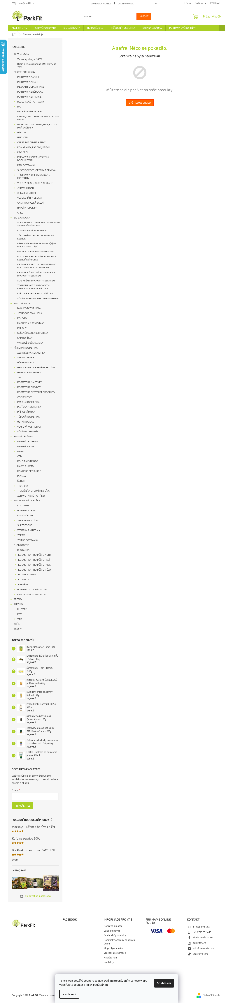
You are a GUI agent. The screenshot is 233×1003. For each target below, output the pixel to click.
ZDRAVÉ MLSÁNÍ (25, 188)
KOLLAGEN (23, 505)
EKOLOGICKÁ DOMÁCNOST (32, 594)
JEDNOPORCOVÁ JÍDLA (29, 313)
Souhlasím (164, 983)
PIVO (19, 614)
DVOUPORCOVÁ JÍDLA (29, 308)
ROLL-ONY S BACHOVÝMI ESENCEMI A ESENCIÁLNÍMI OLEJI (37, 258)
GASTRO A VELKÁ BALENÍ (30, 203)
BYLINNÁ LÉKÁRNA (23, 436)
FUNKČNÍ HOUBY (26, 515)
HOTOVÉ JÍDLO (22, 303)
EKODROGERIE (21, 545)
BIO (19, 107)
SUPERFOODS (24, 525)
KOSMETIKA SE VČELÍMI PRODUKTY (36, 392)
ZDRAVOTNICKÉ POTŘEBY (31, 496)
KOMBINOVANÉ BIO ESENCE (32, 230)
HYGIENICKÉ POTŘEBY (29, 372)
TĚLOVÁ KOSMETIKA (28, 417)
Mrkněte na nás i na (203, 948)
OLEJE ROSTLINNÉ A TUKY (31, 142)
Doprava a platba (101, 3)
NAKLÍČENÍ (22, 137)
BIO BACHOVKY (22, 218)
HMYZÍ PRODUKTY (27, 208)
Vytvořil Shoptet (212, 995)
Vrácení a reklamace (115, 953)
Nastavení (69, 994)
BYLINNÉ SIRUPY (25, 446)
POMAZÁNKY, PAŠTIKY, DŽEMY (33, 147)
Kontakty (109, 962)
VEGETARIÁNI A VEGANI (29, 198)
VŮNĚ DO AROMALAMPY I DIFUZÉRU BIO (38, 298)
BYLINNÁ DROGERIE (27, 441)
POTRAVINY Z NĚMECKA (30, 92)
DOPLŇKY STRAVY (27, 510)
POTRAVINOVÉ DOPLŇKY (27, 501)
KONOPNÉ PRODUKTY (29, 471)
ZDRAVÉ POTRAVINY (24, 72)
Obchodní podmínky (115, 935)
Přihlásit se (22, 805)
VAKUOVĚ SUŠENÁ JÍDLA (30, 343)
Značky (18, 629)
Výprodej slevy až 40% (29, 59)
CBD (19, 456)
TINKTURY (22, 486)
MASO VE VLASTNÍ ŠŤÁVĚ (30, 323)
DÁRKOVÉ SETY (25, 362)
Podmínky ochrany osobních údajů (119, 941)
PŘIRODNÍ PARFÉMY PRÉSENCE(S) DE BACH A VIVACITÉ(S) (36, 245)
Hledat (143, 16)
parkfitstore (199, 943)
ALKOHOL (19, 604)
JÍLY (19, 377)
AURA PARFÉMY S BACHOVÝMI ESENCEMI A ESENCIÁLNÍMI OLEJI (38, 224)
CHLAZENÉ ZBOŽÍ (26, 193)
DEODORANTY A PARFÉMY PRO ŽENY (37, 367)
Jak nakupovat (126, 3)
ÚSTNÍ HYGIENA (25, 422)
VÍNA (19, 619)
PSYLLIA (21, 476)
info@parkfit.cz (201, 927)
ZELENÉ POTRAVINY (27, 540)
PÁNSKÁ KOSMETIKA (28, 402)
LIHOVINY (22, 609)
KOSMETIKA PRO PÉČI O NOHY (34, 555)
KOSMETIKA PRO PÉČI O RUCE (34, 565)
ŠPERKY (18, 599)
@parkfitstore (200, 954)
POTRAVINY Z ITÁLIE (28, 82)
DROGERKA (23, 550)
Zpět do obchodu (140, 102)
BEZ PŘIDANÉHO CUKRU (30, 111)
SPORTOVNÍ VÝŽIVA (27, 520)
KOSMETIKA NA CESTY (29, 382)
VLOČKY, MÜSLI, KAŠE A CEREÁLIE (35, 183)
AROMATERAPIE (25, 357)
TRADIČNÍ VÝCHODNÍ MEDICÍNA (33, 491)
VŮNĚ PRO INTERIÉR (27, 431)
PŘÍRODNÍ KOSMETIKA (26, 348)
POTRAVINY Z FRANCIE (29, 97)
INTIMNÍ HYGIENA (27, 575)
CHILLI (20, 213)
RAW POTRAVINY (26, 165)
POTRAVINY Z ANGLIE (28, 77)
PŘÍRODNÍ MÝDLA (26, 412)
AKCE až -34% (21, 54)
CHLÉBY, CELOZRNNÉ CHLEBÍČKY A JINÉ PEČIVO (38, 118)
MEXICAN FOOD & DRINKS (30, 87)
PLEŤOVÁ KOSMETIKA (29, 407)
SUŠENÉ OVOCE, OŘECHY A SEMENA (36, 170)
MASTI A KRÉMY (25, 466)
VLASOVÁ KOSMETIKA (29, 427)
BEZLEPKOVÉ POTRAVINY (30, 102)
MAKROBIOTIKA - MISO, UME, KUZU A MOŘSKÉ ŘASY (37, 126)
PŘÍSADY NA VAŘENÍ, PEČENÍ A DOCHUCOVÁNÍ (33, 158)
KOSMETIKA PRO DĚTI (29, 387)
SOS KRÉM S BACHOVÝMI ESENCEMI (36, 281)
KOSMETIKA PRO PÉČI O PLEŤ (34, 560)
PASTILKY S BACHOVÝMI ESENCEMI (35, 251)
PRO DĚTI (22, 152)
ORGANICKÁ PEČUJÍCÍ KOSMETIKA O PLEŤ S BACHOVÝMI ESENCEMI (36, 266)
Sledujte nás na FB (203, 937)
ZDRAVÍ (21, 535)
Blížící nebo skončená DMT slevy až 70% (36, 65)
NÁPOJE (21, 132)
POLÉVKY (22, 318)
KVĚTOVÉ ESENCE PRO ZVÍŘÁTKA (35, 293)
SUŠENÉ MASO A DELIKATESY (32, 333)
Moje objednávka (113, 948)
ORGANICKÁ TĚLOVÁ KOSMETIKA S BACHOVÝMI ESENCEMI (36, 274)
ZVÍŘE (17, 624)
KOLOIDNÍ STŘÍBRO (27, 461)
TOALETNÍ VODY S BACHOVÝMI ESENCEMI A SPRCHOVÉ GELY (33, 287)
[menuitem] (19, 28)
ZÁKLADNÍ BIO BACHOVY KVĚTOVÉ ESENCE (35, 237)
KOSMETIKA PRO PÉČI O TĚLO (34, 570)
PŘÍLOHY (22, 328)
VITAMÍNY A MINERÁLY (28, 530)
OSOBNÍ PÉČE (24, 397)
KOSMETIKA (24, 579)
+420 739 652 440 (202, 932)
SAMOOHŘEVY (25, 338)
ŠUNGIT (21, 481)
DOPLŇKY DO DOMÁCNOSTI (32, 589)
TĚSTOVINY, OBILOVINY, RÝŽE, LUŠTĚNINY (33, 176)
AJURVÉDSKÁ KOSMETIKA (31, 353)
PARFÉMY (23, 584)
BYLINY (20, 451)
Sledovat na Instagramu (38, 896)
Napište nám (111, 958)
